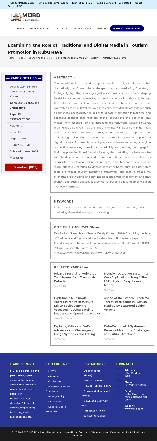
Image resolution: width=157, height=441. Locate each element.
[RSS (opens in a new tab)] (145, 4)
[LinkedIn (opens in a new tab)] (141, 4)
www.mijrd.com (133, 408)
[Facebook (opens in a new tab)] (138, 4)
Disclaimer (54, 401)
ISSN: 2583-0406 (82, 2)
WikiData (124, 2)
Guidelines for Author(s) (90, 373)
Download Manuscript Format (95, 393)
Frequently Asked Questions (58, 388)
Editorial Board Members (56, 409)
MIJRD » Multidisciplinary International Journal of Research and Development (78, 432)
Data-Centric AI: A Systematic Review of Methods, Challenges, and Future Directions (127, 330)
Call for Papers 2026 (22, 2)
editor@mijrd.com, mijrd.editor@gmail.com (135, 397)
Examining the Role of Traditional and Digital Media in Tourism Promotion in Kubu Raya (77, 58)
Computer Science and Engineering (24, 105)
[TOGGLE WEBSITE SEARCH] (147, 28)
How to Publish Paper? (97, 385)
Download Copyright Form (94, 403)
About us (53, 376)
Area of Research (94, 380)
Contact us (54, 381)
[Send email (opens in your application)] (148, 4)
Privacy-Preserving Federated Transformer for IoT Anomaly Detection (75, 277)
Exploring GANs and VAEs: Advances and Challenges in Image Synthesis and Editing (74, 330)
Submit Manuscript (95, 415)
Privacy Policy (56, 396)
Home (52, 370)
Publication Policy (94, 410)
